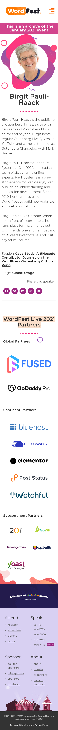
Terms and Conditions (20, 725)
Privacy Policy (41, 725)
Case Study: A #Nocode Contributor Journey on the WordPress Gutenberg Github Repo (28, 259)
